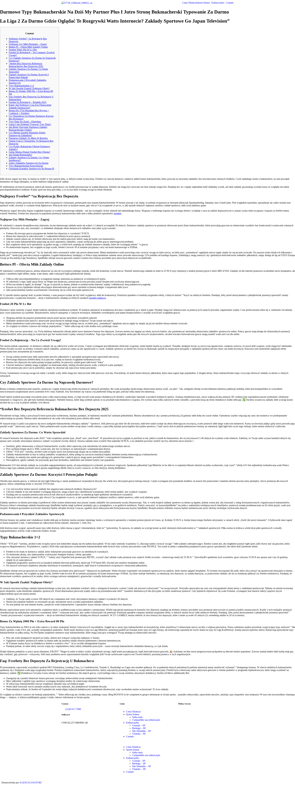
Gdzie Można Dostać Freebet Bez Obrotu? (29, 152)
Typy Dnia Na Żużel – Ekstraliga (25, 121)
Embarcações (217, 3)
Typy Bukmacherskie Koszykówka (26, 166)
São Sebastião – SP (141, 731)
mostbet (117, 213)
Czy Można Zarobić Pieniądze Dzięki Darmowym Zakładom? (27, 134)
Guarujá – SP (138, 725)
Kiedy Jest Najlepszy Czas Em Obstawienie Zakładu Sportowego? (30, 106)
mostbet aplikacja (97, 298)
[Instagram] (190, 711)
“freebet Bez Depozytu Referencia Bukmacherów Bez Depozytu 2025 (26, 65)
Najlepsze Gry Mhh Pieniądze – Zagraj (28, 44)
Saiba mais (137, 717)
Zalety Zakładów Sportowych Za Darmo (28, 163)
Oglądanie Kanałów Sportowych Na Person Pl (31, 168)
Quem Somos (203, 3)
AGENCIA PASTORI (30, 782)
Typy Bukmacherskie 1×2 (21, 85)
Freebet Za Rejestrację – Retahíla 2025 (27, 102)
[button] (204, 3)
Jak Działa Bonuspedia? (20, 154)
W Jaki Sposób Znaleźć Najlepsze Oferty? (29, 88)
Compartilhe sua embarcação (146, 720)
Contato (230, 3)
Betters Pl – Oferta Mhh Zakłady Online (28, 47)
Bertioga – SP (139, 728)
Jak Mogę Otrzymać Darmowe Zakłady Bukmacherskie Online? (28, 128)
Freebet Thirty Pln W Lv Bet (23, 49)
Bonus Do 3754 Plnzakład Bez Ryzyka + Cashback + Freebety (29, 112)
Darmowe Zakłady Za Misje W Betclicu (28, 138)
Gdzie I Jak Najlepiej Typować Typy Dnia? (30, 124)
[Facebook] (182, 711)
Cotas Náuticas (189, 3)
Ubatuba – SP (139, 733)
